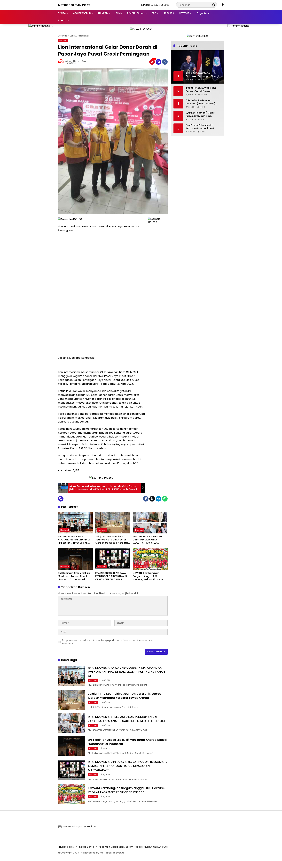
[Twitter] (152, 499)
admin (68, 61)
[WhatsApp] (165, 499)
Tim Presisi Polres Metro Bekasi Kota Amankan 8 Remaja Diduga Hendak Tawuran (200, 127)
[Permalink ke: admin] (61, 62)
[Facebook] (146, 499)
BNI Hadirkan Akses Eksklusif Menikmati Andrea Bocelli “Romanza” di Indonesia (74, 576)
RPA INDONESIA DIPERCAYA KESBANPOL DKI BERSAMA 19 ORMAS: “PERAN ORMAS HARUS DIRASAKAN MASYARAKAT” (111, 576)
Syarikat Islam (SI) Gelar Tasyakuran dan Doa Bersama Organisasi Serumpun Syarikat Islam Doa (203, 114)
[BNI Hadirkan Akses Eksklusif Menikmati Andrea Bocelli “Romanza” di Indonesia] (75, 559)
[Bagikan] (165, 62)
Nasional (63, 40)
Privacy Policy (66, 846)
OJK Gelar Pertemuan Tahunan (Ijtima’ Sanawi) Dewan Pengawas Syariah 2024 (201, 102)
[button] (213, 4)
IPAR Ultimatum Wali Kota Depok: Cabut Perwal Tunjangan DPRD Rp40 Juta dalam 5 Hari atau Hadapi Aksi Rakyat (202, 89)
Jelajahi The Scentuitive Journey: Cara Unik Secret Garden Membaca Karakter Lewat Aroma (111, 540)
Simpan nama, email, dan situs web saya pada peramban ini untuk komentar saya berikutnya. (109, 642)
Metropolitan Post (74, 5)
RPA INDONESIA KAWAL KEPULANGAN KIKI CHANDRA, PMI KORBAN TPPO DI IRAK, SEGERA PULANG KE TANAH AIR (75, 540)
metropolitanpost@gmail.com (80, 826)
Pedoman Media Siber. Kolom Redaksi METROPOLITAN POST (133, 846)
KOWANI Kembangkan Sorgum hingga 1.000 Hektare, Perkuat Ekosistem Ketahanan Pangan (149, 576)
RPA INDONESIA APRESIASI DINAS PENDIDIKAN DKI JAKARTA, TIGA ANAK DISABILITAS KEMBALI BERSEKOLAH (147, 540)
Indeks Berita (86, 846)
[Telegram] (158, 499)
